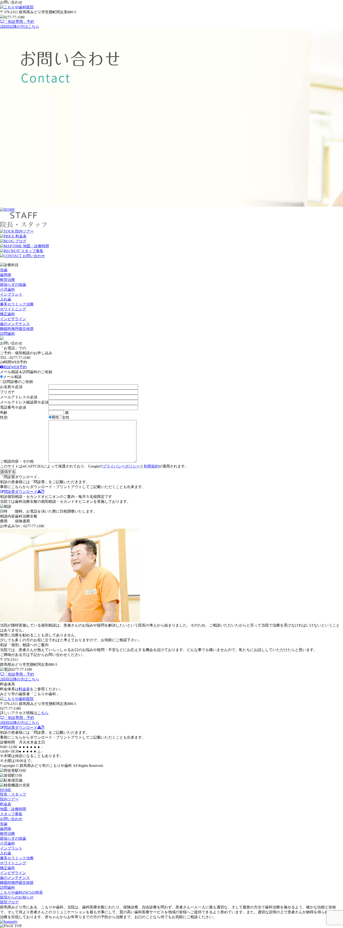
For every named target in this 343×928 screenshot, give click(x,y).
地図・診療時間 (13, 809)
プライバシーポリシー (121, 466)
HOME (5, 790)
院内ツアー (9, 799)
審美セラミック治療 (17, 304)
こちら (43, 713)
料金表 (24, 689)
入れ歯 (5, 299)
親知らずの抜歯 (13, 285)
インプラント (11, 294)
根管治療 (7, 280)
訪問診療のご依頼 (18, 382)
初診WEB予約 (15, 367)
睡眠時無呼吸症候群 (17, 329)
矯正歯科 (7, 314)
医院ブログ (9, 902)
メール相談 (12, 377)
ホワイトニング (13, 309)
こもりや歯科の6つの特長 (21, 892)
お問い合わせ (11, 819)
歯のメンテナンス (15, 324)
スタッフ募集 (11, 814)
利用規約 (151, 466)
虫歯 (3, 270)
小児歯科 (7, 289)
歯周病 (5, 275)
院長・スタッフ (13, 794)
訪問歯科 (7, 334)
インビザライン (13, 319)
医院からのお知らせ (17, 897)
